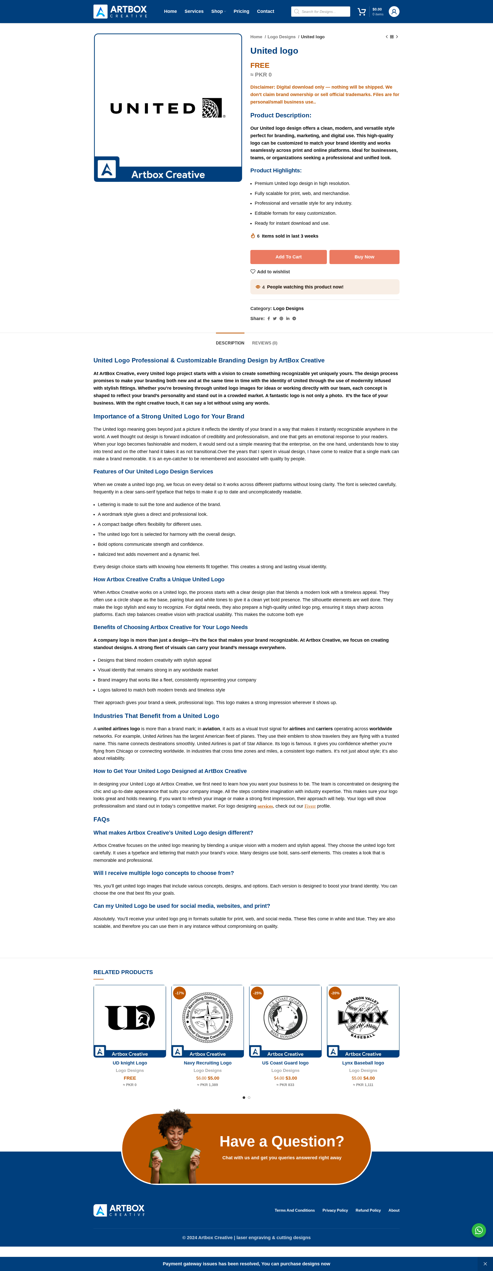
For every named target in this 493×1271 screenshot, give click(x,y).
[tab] (230, 340)
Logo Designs (282, 36)
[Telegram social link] (294, 318)
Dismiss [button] (485, 1264)
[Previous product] (386, 37)
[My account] (394, 11)
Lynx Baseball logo (363, 1063)
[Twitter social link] (274, 318)
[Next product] (397, 37)
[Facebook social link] (268, 318)
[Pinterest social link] (281, 318)
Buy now (364, 256)
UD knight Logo (130, 1063)
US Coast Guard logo (285, 1063)
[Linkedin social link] (288, 318)
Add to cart (289, 256)
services (265, 806)
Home (256, 36)
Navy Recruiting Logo (208, 1063)
